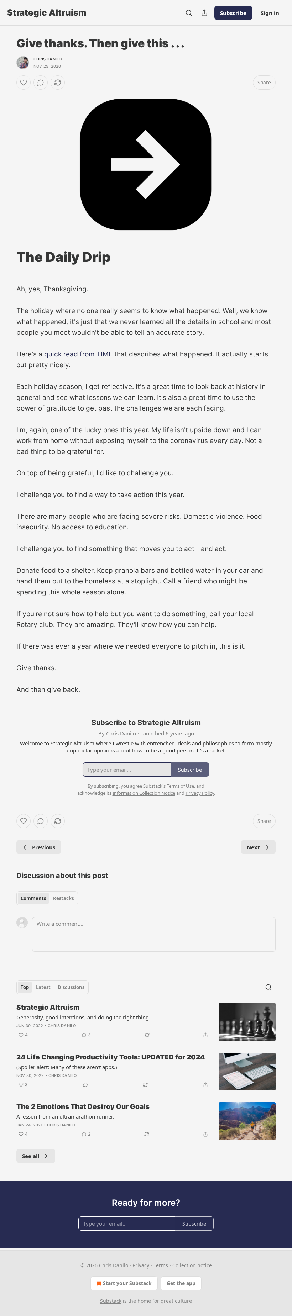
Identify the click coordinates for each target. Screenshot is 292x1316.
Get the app (181, 1283)
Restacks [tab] (63, 898)
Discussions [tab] (71, 987)
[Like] (23, 82)
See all (31, 1155)
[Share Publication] (204, 13)
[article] (146, 1022)
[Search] (189, 13)
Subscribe (233, 12)
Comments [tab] (33, 898)
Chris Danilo (47, 59)
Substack (110, 1300)
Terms (160, 1265)
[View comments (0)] (40, 82)
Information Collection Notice (144, 793)
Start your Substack (127, 1283)
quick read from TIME (78, 354)
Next (253, 847)
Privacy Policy (200, 793)
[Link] (6, 257)
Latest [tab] (43, 987)
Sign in (270, 12)
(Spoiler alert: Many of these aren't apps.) (66, 1067)
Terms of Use (180, 786)
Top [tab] (25, 987)
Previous (43, 847)
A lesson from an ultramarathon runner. (65, 1116)
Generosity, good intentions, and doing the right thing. (83, 1017)
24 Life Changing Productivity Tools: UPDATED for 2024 (110, 1057)
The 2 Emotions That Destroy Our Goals (83, 1107)
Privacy (140, 1265)
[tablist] (47, 898)
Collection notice (192, 1265)
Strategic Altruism (48, 1007)
